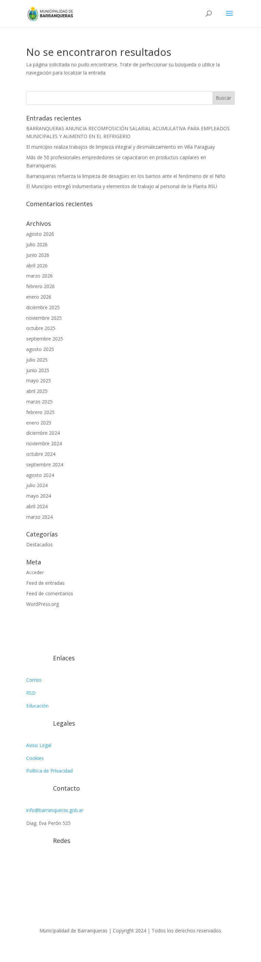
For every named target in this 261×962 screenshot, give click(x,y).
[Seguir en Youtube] (72, 864)
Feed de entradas (45, 583)
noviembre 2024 (44, 443)
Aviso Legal (38, 745)
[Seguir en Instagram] (31, 864)
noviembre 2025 (44, 318)
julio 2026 (37, 244)
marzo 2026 (39, 275)
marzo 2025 (39, 401)
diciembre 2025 (43, 307)
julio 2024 (37, 485)
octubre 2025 (40, 328)
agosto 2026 (40, 234)
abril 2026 (37, 265)
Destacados (39, 544)
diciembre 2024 (43, 433)
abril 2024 (37, 506)
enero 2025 (38, 422)
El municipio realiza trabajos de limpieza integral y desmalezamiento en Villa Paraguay (120, 147)
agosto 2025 (40, 349)
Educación (37, 705)
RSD (31, 693)
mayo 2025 (38, 380)
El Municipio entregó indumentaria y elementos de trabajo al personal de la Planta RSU (121, 186)
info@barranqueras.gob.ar (54, 810)
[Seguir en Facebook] (45, 864)
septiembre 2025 (44, 338)
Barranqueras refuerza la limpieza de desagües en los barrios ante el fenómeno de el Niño (125, 176)
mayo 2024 (38, 496)
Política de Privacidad (49, 770)
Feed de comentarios (49, 593)
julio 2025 (37, 359)
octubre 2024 (40, 454)
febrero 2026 (40, 286)
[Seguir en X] (58, 864)
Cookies (35, 758)
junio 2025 (37, 370)
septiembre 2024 (44, 464)
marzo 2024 (39, 517)
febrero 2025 (40, 412)
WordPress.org (42, 604)
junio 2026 (37, 255)
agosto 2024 (40, 475)
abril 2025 (37, 391)
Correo (33, 680)
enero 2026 (38, 297)
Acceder (35, 572)
